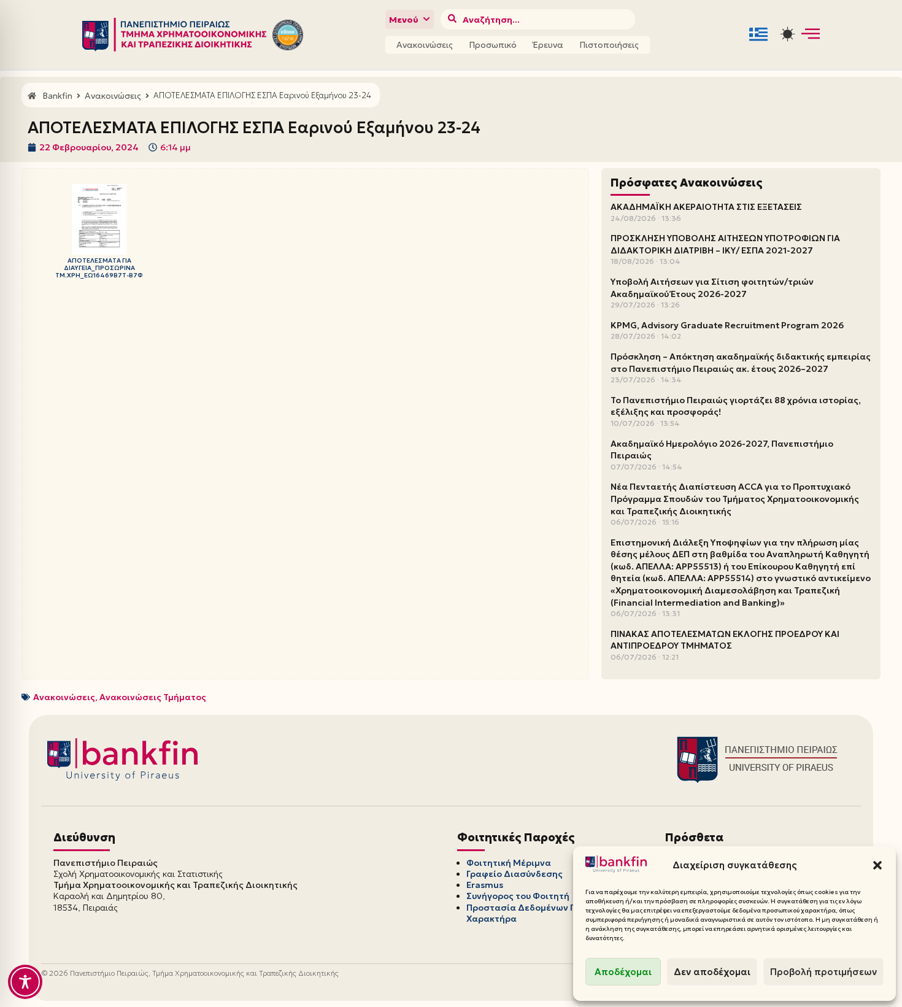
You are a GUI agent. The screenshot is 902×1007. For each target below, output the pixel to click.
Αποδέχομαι (623, 972)
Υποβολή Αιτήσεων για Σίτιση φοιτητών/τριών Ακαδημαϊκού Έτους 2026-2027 (712, 287)
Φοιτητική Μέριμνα (508, 862)
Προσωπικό (493, 44)
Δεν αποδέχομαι (712, 972)
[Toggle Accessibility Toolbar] (25, 982)
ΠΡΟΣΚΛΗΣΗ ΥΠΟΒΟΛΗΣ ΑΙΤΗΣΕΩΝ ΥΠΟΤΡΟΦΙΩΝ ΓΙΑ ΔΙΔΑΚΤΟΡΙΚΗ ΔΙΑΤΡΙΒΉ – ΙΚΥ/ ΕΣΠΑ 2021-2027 (725, 244)
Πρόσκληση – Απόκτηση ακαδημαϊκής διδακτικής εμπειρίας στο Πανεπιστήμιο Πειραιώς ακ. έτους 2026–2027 (741, 362)
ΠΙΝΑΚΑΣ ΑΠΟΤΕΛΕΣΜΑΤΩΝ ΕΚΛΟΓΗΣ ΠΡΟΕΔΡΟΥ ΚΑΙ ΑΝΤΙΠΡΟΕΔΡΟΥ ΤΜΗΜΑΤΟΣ (725, 640)
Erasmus (484, 884)
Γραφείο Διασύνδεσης (514, 873)
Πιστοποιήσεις (609, 44)
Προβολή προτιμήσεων (823, 972)
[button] (877, 865)
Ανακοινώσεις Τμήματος (152, 697)
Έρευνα (548, 44)
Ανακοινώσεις (424, 44)
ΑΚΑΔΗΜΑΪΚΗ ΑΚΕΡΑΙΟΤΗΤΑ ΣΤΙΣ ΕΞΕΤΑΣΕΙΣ (706, 206)
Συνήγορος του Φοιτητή (517, 895)
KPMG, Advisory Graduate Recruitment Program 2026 (727, 325)
